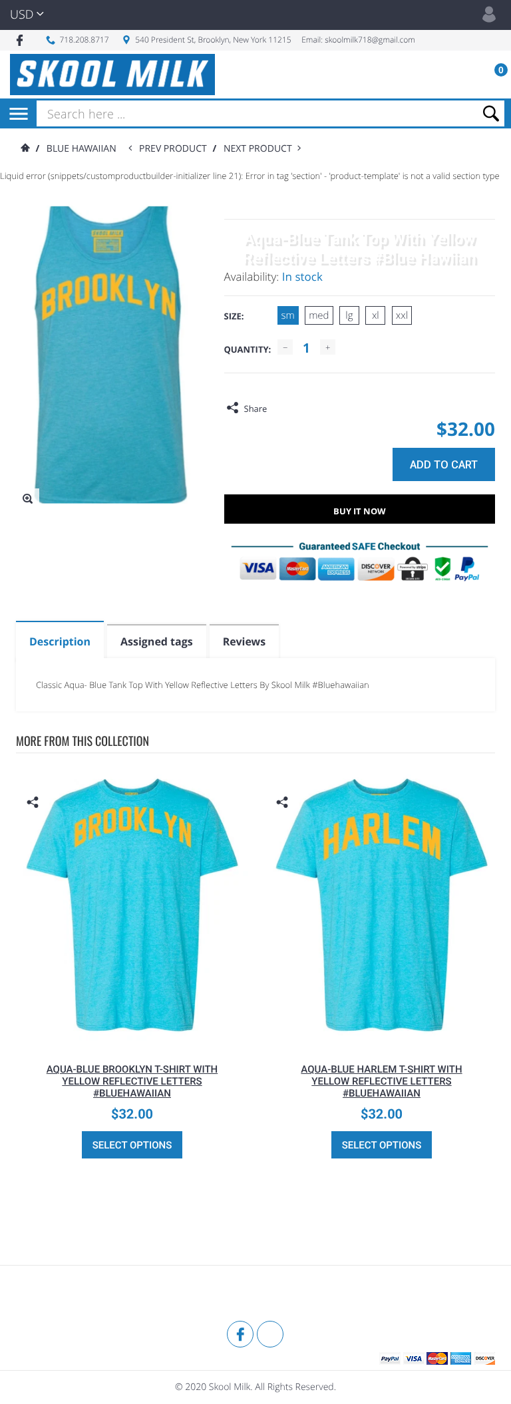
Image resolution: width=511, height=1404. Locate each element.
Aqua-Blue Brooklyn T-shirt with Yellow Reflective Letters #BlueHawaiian (132, 1081)
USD (21, 15)
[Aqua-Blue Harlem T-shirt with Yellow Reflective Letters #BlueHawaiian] (381, 905)
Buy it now (359, 511)
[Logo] (112, 74)
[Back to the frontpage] (24, 148)
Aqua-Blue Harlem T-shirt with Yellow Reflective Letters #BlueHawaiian (381, 1081)
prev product (175, 148)
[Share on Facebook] (280, 409)
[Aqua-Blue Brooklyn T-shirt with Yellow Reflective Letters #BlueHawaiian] (132, 905)
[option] (132, 966)
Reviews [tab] (244, 641)
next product (260, 148)
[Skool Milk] (49, 1295)
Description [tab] (59, 641)
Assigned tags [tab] (156, 641)
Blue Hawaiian (81, 148)
